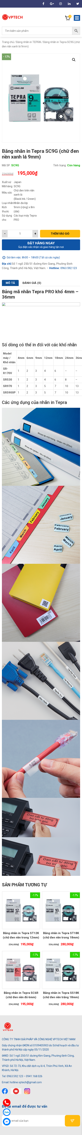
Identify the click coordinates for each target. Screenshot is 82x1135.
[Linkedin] (69, 3)
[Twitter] (77, 3)
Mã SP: (6, 165)
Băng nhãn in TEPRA (28, 42)
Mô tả (10, 283)
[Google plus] (52, 3)
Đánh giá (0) (32, 283)
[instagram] (27, 1091)
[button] (73, 59)
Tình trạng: (59, 165)
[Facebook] (5, 1091)
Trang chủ (8, 42)
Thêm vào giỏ (60, 233)
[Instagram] (60, 3)
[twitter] (16, 1091)
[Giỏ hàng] (68, 18)
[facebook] (43, 3)
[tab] (10, 283)
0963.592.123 (68, 268)
